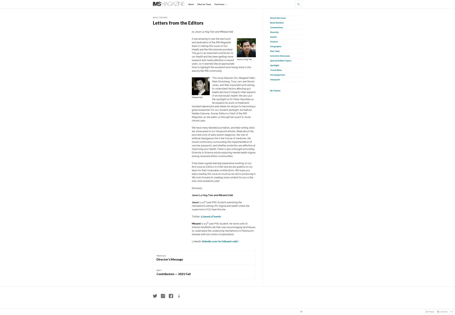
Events (273, 37)
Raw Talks (275, 51)
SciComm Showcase (280, 56)
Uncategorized (277, 75)
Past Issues (219, 4)
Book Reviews (277, 23)
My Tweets (275, 91)
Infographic (275, 46)
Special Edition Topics (280, 61)
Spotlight (274, 65)
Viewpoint (275, 80)
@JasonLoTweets (211, 216)
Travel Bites (276, 70)
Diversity (274, 32)
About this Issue (160, 17)
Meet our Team (204, 4)
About (191, 4)
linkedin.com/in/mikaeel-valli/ (220, 241)
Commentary (276, 27)
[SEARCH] (298, 4)
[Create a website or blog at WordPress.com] (301, 312)
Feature (274, 42)
